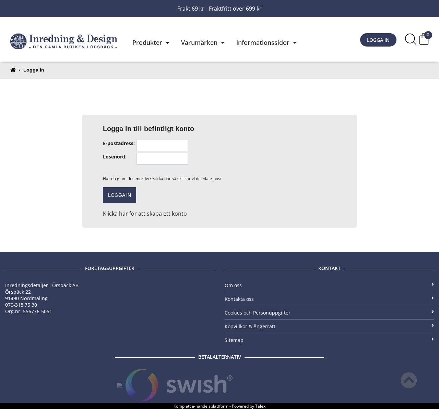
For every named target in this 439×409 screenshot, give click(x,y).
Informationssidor (262, 42)
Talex (260, 406)
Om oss (233, 285)
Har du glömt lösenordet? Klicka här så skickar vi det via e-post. (163, 178)
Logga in (378, 40)
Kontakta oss (239, 299)
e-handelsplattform (210, 406)
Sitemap (234, 340)
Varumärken (199, 42)
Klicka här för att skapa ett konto (145, 213)
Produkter (147, 42)
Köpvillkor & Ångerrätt (250, 326)
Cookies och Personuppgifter (257, 312)
